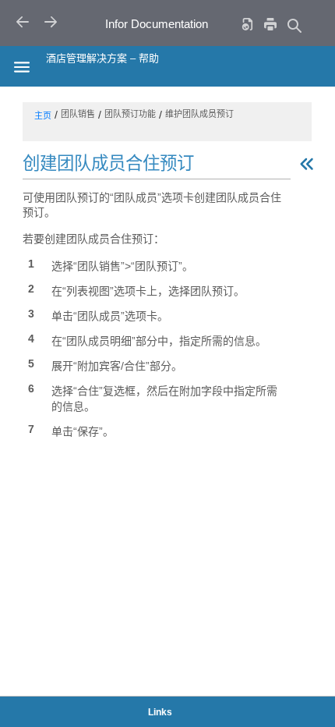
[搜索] (293, 25)
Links (160, 712)
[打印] (270, 24)
